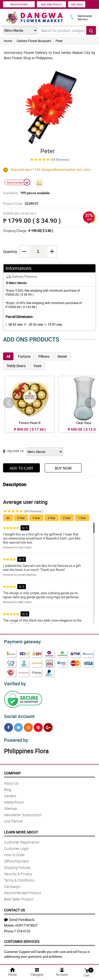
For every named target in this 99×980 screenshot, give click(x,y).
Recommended (19, 4)
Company (12, 773)
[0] (86, 970)
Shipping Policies (17, 867)
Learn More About (21, 832)
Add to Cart (22, 468)
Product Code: (20, 203)
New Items (77, 4)
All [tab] (8, 356)
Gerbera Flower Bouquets (34, 41)
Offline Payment (16, 861)
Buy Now (63, 468)
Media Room (14, 802)
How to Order (14, 854)
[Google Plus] (48, 727)
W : (33, 324)
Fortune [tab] (24, 356)
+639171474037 (26, 925)
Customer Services (21, 941)
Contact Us (14, 910)
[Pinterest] (38, 727)
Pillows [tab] (44, 356)
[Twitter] (18, 727)
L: (14, 324)
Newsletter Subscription (23, 814)
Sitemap (10, 808)
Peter (59, 41)
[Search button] (91, 30)
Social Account (19, 716)
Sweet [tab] (62, 356)
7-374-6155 (22, 931)
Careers (10, 795)
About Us (11, 783)
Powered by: (16, 740)
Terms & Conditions (19, 880)
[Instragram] (28, 727)
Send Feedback (22, 919)
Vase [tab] (37, 365)
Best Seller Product (51, 4)
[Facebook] (8, 727)
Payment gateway (22, 641)
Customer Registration (22, 842)
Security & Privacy (18, 873)
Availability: (26, 193)
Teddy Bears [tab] (16, 365)
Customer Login (16, 848)
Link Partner (13, 821)
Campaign (12, 886)
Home (8, 41)
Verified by (15, 684)
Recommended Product (22, 892)
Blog (7, 789)
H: (53, 324)
